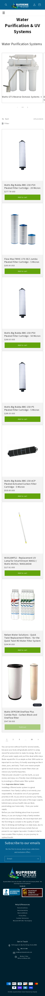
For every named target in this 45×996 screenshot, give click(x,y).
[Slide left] (17, 107)
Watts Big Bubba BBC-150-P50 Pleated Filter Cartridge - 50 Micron (22, 334)
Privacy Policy (22, 915)
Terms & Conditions (22, 908)
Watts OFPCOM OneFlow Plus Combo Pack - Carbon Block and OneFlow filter (20, 714)
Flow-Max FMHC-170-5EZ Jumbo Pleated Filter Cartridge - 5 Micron (21, 260)
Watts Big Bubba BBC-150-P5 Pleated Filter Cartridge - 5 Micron (21, 408)
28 (32, 739)
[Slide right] (27, 107)
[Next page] (38, 739)
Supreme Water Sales (19, 992)
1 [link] (6, 739)
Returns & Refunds (22, 913)
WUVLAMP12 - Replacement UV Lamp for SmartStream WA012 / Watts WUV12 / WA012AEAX (20, 560)
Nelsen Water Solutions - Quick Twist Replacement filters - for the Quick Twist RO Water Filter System (22, 637)
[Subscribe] (37, 859)
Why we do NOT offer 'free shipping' (22, 920)
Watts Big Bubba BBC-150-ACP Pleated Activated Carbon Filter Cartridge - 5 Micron (20, 483)
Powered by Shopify (31, 992)
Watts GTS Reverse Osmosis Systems (20, 96)
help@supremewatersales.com (24, 952)
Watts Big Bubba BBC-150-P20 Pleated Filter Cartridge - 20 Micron (22, 186)
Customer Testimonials (22, 918)
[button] (6, 4)
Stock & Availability (22, 910)
